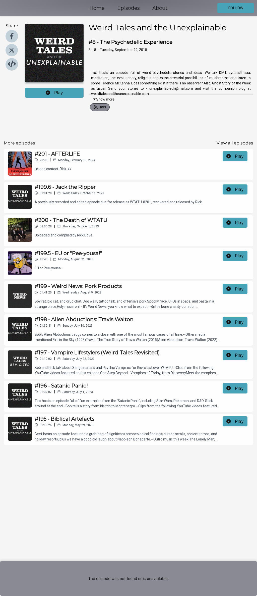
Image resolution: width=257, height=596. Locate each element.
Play (58, 92)
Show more (105, 99)
